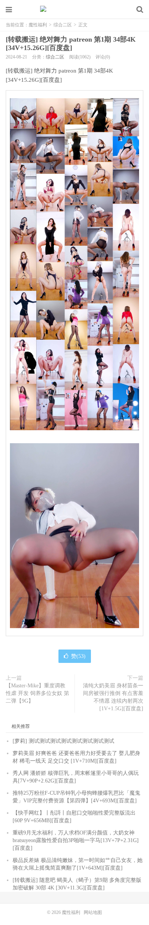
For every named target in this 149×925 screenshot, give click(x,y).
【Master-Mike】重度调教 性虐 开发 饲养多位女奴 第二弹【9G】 (37, 693)
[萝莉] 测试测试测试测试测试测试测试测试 (63, 741)
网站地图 (93, 912)
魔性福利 (74, 9)
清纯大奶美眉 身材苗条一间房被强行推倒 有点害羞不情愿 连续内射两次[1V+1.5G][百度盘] (113, 697)
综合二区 (62, 25)
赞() (78, 656)
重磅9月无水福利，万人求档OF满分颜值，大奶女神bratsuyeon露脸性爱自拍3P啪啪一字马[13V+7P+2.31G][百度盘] (76, 840)
